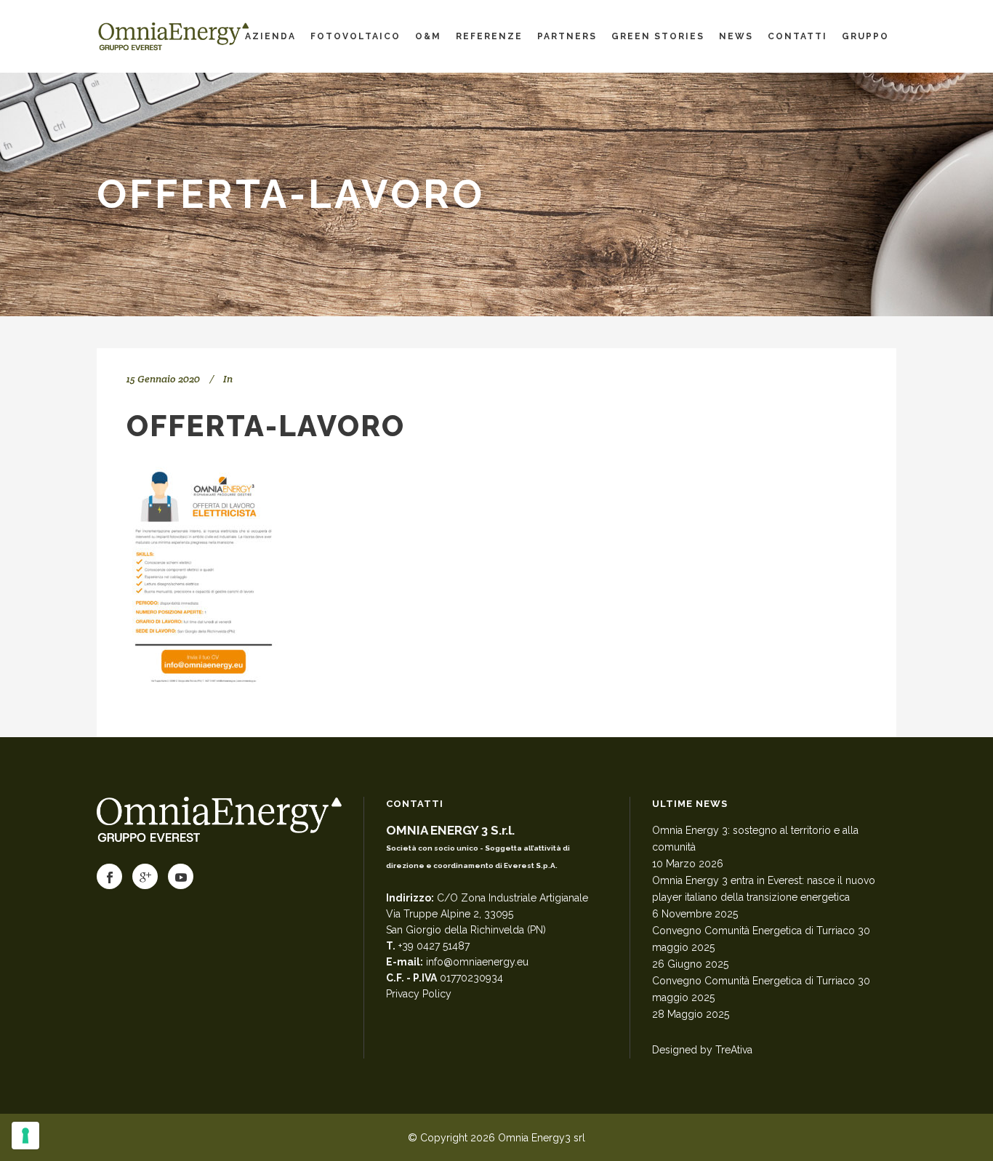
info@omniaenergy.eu (477, 962)
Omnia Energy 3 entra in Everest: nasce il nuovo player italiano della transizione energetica (763, 889)
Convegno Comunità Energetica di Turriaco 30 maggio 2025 (761, 939)
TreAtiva (733, 1050)
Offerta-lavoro (265, 426)
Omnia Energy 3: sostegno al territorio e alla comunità (755, 838)
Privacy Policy (418, 994)
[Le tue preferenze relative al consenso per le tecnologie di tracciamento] (25, 1135)
